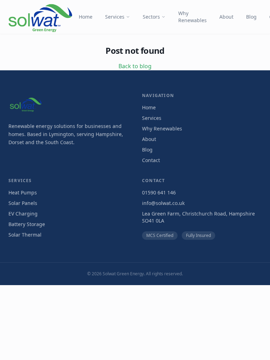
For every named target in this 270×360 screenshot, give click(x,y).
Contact (151, 160)
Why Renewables (192, 17)
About (226, 16)
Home (85, 16)
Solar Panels (22, 203)
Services (114, 16)
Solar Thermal (24, 234)
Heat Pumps (22, 192)
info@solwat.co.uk (163, 203)
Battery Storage (26, 224)
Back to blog (135, 66)
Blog (251, 16)
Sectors (151, 16)
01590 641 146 (159, 192)
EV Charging (23, 213)
